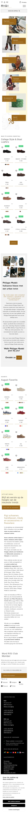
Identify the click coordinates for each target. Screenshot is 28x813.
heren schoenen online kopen (13, 537)
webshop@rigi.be (8, 712)
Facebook (5, 682)
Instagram (14, 682)
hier (19, 357)
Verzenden (6, 761)
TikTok (13, 686)
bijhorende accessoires (13, 554)
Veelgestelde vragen (9, 767)
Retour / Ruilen (8, 763)
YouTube (21, 684)
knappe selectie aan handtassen (13, 552)
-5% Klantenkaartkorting (10, 765)
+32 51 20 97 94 (8, 728)
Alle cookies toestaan (14, 801)
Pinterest (5, 686)
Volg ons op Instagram (11, 507)
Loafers (13, 242)
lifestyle (6, 556)
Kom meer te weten (8, 797)
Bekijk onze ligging (9, 706)
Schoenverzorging (8, 769)
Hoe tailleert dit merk (9, 772)
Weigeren (14, 805)
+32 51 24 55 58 (8, 710)
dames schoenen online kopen (13, 539)
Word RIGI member (9, 675)
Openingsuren (7, 714)
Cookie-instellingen (14, 809)
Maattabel (6, 770)
